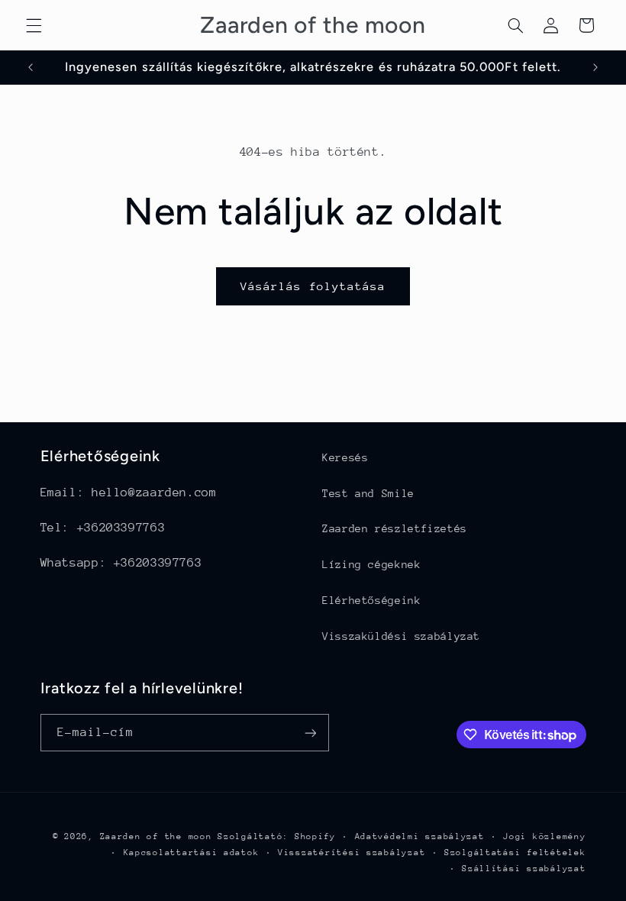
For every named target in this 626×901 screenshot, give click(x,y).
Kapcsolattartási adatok (192, 852)
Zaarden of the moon (156, 836)
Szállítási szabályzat (524, 869)
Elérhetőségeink (371, 600)
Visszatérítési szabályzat (351, 852)
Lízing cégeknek (371, 564)
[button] (33, 25)
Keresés (345, 457)
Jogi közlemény (544, 836)
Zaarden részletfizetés (394, 528)
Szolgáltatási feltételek (515, 852)
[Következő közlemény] (595, 67)
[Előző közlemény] (30, 67)
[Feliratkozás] (310, 732)
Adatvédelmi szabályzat (420, 836)
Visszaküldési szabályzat (401, 636)
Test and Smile (368, 493)
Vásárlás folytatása (313, 285)
